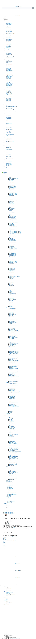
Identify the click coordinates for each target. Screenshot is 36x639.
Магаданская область (9, 51)
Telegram (7, 507)
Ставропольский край (9, 96)
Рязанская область (8, 88)
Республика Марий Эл (9, 79)
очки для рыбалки (11, 339)
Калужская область (8, 40)
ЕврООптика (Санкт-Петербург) (13, 444)
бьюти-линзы (11, 367)
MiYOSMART (11, 400)
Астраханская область (9, 24)
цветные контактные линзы (13, 354)
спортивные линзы (12, 324)
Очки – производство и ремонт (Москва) (15, 451)
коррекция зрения (11, 270)
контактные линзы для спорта (13, 372)
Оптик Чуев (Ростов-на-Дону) (13, 447)
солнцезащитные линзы (12, 187)
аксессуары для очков (12, 314)
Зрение (5, 264)
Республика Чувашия (9, 87)
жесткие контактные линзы (13, 355)
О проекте (5, 600)
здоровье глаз (11, 190)
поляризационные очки (12, 340)
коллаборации (11, 204)
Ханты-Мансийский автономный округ (11, 106)
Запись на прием (8, 506)
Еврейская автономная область (10, 33)
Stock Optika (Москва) (12, 441)
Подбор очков (8, 593)
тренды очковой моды (12, 182)
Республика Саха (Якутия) (9, 80)
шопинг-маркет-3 (8, 496)
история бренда (11, 203)
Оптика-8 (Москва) (12, 450)
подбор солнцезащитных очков (13, 431)
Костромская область (9, 43)
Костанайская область (9, 127)
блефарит (10, 290)
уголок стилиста (11, 201)
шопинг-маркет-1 (8, 483)
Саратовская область (9, 92)
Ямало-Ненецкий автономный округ (11, 110)
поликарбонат (11, 411)
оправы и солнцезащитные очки (13, 178)
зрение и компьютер (12, 268)
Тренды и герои (8, 196)
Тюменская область (8, 102)
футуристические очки (12, 183)
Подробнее (5, 539)
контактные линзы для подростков (14, 370)
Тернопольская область (9, 158)
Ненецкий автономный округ (10, 56)
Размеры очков (11, 237)
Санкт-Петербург (8, 91)
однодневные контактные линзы (13, 360)
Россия (18, 6)
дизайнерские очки (12, 208)
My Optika (10, 416)
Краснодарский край (9, 44)
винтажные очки (11, 176)
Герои (6, 212)
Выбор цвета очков (12, 228)
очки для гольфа (11, 338)
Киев (6, 143)
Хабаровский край (8, 105)
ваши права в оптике (12, 185)
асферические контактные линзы (14, 365)
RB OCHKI (10, 419)
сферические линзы (12, 397)
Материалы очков (11, 229)
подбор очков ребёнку (12, 430)
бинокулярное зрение (12, 288)
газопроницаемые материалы (13, 368)
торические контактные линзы (13, 381)
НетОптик (10, 423)
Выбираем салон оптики (9, 482)
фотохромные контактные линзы (14, 364)
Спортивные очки (8, 589)
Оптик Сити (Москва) (12, 446)
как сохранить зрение (12, 192)
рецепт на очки (11, 195)
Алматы (7, 124)
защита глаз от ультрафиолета (13, 294)
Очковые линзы (8, 382)
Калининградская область (9, 39)
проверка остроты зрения (13, 194)
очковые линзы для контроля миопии (14, 408)
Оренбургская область (9, 61)
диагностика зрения (12, 273)
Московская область (9, 53)
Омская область (8, 60)
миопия (10, 280)
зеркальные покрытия (12, 404)
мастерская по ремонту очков (13, 319)
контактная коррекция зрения (13, 348)
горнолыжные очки (12, 328)
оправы (8, 486)
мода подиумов (11, 198)
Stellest (10, 401)
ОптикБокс (10, 424)
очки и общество (11, 179)
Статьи (5, 591)
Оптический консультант (9, 592)
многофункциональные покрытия (14, 392)
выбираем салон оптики (12, 186)
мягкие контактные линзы (13, 358)
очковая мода (11, 199)
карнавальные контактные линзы (14, 356)
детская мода (11, 315)
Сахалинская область (9, 93)
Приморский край (8, 65)
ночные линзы (11, 359)
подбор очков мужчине (12, 429)
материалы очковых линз (12, 383)
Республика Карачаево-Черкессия (10, 75)
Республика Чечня (8, 86)
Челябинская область (9, 108)
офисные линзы (11, 320)
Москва (7, 52)
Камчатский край (8, 41)
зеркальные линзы (12, 317)
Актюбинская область (9, 123)
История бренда (11, 251)
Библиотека (5, 597)
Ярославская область (9, 111)
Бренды (7, 250)
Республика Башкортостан (9, 70)
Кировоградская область (9, 144)
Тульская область (8, 101)
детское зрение (11, 266)
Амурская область (8, 22)
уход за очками (11, 313)
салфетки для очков (12, 342)
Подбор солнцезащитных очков (13, 236)
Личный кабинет (17, 15)
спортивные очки (11, 312)
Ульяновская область (9, 103)
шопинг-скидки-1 (9, 467)
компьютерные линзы (12, 389)
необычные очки (11, 230)
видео (10, 175)
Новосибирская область (9, 58)
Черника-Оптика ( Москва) (13, 452)
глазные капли (11, 291)
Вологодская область (9, 30)
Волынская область (8, 132)
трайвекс (10, 412)
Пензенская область (9, 64)
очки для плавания (12, 321)
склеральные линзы (12, 378)
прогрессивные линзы (12, 341)
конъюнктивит (11, 279)
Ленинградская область (9, 49)
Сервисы (5, 503)
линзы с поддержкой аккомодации (14, 406)
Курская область (8, 47)
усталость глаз (11, 304)
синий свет (10, 286)
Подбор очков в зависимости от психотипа (15, 231)
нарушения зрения (12, 271)
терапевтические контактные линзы (14, 380)
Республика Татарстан (9, 82)
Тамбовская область (9, 98)
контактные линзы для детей (13, 357)
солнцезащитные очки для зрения (14, 343)
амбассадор (11, 202)
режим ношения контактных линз (14, 352)
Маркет (7, 504)
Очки (6, 307)
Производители (8, 413)
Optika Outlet (11, 418)
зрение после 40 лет (12, 269)
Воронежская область (9, 31)
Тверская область (8, 99)
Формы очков (11, 238)
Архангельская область (9, 23)
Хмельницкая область (9, 161)
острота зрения (11, 282)
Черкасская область (8, 163)
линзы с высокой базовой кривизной (14, 334)
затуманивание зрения (12, 293)
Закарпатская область (9, 138)
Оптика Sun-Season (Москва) (13, 449)
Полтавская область (8, 152)
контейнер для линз (12, 373)
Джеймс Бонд (11, 177)
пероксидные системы (12, 377)
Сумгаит (7, 170)
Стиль (5, 173)
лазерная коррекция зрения (13, 297)
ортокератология (11, 298)
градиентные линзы (12, 329)
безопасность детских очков (13, 326)
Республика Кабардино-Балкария (10, 73)
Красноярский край (8, 45)
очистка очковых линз (12, 336)
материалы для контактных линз (14, 350)
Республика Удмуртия (9, 84)
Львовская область (8, 147)
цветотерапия (11, 306)
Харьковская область (9, 159)
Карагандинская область (9, 126)
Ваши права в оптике (9, 481)
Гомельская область (9, 117)
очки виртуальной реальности (13, 337)
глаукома (10, 292)
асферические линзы (12, 388)
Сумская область (8, 156)
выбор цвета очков (12, 427)
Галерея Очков (11, 421)
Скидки (7, 466)
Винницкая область (8, 131)
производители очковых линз (13, 385)
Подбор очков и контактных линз (10, 227)
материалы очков (11, 428)
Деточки (10, 422)
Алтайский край (8, 21)
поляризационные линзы (12, 219)
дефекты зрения (11, 189)
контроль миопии (11, 278)
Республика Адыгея (8, 68)
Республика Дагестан (9, 72)
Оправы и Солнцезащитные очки (10, 594)
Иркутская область (8, 37)
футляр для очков (11, 347)
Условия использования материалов (15, 638)
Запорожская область (9, 139)
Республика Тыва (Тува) (9, 83)
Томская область (8, 100)
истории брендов (11, 197)
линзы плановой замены (12, 375)
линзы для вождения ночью (13, 333)
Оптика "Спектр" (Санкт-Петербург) (14, 448)
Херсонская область (9, 160)
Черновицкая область (9, 165)
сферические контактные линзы (13, 379)
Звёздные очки (11, 215)
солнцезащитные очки (12, 308)
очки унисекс (11, 180)
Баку (6, 167)
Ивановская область (9, 36)
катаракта (10, 274)
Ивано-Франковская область (10, 141)
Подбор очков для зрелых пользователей (15, 233)
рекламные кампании (12, 181)
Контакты (7, 601)
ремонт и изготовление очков (13, 311)
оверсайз (10, 210)
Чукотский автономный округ (10, 109)
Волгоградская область (9, 29)
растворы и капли (10, 488)
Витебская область (8, 115)
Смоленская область (9, 95)
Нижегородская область (9, 57)
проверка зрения (11, 272)
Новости (7, 174)
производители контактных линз (13, 351)
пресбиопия (11, 284)
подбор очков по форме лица (13, 456)
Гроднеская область (8, 118)
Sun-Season (11, 420)
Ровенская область (8, 154)
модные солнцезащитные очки (13, 335)
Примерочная (8, 505)
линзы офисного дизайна (13, 405)
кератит (10, 275)
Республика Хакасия (9, 85)
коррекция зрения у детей (13, 193)
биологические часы (12, 289)
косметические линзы (12, 374)
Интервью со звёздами (12, 216)
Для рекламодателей (9, 602)
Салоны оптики (8, 440)
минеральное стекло (12, 407)
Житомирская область (9, 136)
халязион (10, 305)
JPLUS (8, 523)
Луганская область (8, 146)
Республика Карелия (9, 76)
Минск (7, 120)
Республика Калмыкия (9, 74)
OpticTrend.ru (11, 417)
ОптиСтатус (11, 425)
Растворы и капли (8, 590)
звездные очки (11, 209)
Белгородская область (9, 26)
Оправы (7, 588)
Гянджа (7, 169)
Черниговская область (9, 164)
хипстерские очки (11, 184)
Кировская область (8, 42)
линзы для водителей (12, 318)
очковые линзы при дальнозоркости (14, 410)
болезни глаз (11, 265)
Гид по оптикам (8, 480)
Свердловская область (9, 94)
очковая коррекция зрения (13, 384)
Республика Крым (8, 78)
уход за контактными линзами (13, 353)
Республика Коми (8, 77)
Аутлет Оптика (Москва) (12, 442)
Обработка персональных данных (10, 603)
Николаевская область (9, 149)
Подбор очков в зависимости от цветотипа (15, 232)
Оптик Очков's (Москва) (12, 445)
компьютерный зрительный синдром (14, 276)
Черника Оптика (11, 426)
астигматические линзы (12, 387)
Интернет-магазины (8, 415)
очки (9, 283)
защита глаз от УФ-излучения (13, 222)
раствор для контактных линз (13, 363)
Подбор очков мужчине (12, 234)
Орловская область (8, 62)
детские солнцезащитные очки (13, 330)
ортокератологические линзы (13, 361)
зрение (10, 267)
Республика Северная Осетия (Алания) (11, 81)
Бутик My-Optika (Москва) (13, 443)
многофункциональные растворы (14, 376)
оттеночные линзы (12, 362)
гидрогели (10, 369)
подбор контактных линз (12, 299)
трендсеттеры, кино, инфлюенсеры (14, 200)
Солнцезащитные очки (9, 587)
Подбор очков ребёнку (12, 235)
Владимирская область (9, 28)
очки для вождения (12, 309)
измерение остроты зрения (13, 295)
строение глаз (11, 302)
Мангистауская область (9, 129)
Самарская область (8, 90)
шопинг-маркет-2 (8, 489)
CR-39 (10, 399)
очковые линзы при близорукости (14, 409)
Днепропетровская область (10, 134)
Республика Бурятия (9, 71)
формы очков (11, 432)
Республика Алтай (8, 69)
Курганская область (8, 46)
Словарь (7, 414)
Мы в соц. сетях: (6, 604)
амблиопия (10, 287)
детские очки (11, 310)
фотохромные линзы (12, 188)
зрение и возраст (11, 191)
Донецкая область (8, 135)
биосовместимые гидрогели (13, 366)
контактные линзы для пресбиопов (14, 371)
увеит (10, 303)
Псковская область (8, 66)
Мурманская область (9, 54)
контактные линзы (11, 277)
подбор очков (11, 300)
